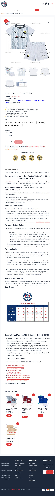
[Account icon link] (48, 4)
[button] (48, 22)
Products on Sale (38, 146)
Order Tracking (19, 470)
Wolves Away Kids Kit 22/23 (14, 372)
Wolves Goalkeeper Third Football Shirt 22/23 (18, 379)
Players (31, 468)
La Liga (31, 473)
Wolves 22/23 (40, 148)
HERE (11, 246)
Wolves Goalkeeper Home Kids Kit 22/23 (17, 380)
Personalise (7, 130)
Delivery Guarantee (19, 463)
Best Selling (32, 463)
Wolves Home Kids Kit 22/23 (14, 370)
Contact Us (18, 473)
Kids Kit (15, 148)
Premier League (29, 146)
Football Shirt (10, 148)
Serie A (31, 478)
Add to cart (18, 142)
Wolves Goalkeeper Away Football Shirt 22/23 (18, 377)
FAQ (16, 475)
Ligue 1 (31, 475)
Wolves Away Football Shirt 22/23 (15, 367)
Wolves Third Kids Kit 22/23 (14, 374)
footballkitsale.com (10, 181)
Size (6, 119)
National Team (32, 470)
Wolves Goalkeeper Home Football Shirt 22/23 (18, 375)
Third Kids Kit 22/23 (28, 148)
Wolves (43, 146)
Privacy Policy (18, 468)
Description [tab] (8, 169)
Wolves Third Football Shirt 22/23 (15, 368)
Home (2, 13)
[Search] (37, 10)
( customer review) (15, 96)
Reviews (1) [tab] (15, 169)
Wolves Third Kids (14, 149)
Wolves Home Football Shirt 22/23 (15, 365)
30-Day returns (19, 478)
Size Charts (18, 465)
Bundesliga (32, 480)
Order (9, 415)
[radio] (8, 122)
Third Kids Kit (21, 148)
